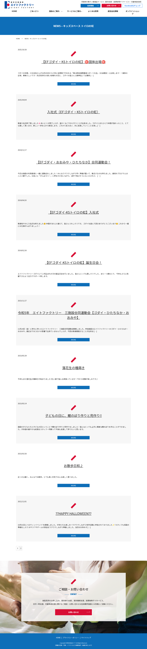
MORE (73, 84)
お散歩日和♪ (73, 465)
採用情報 (90, 5)
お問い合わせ (111, 5)
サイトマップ (86, 637)
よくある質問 (93, 11)
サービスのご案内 (74, 11)
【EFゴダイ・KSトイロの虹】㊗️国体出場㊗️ (74, 61)
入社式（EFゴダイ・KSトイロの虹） (73, 112)
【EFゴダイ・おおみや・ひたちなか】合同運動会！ (73, 162)
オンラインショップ (132, 12)
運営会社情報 (113, 11)
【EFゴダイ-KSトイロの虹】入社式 (73, 212)
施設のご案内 (54, 11)
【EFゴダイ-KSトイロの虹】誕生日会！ (73, 262)
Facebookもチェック (132, 5)
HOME (14, 11)
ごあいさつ (34, 11)
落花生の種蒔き (73, 367)
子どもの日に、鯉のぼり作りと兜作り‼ (73, 415)
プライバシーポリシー (71, 637)
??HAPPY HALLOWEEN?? (73, 513)
